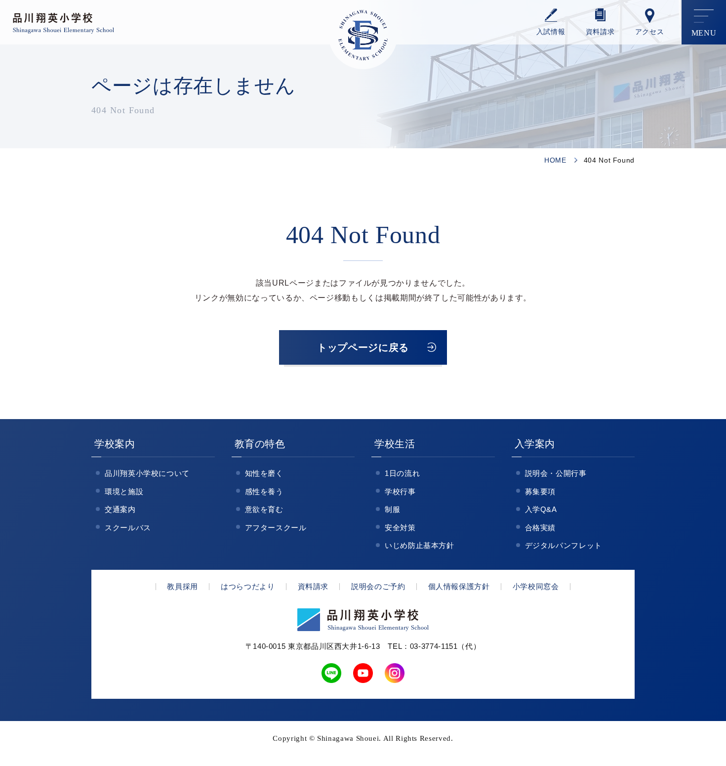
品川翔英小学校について (147, 473)
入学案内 (535, 443)
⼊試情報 (550, 32)
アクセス (649, 32)
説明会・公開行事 (556, 473)
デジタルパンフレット (563, 545)
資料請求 (600, 32)
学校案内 (114, 443)
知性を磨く (264, 473)
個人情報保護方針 (459, 586)
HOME (555, 160)
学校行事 (400, 491)
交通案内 (120, 509)
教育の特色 (260, 443)
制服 (392, 509)
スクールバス (128, 527)
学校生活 (394, 443)
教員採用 (182, 586)
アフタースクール (276, 527)
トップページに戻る (363, 347)
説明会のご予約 (378, 586)
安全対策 (400, 527)
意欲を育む (264, 509)
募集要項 (540, 491)
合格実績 (540, 527)
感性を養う (264, 491)
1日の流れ (402, 473)
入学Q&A (541, 509)
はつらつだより (248, 586)
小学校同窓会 (536, 586)
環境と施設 (124, 491)
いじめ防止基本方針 (419, 545)
